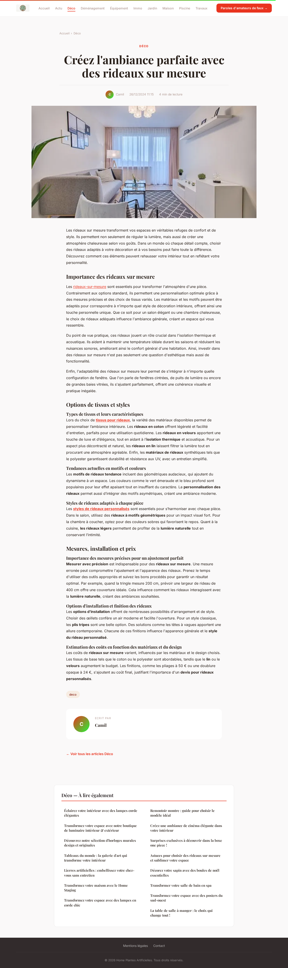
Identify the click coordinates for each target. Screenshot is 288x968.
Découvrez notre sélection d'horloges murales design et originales (100, 842)
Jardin (152, 8)
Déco (71, 8)
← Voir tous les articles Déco (89, 754)
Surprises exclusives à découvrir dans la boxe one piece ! (186, 842)
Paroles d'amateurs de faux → (244, 8)
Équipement (119, 8)
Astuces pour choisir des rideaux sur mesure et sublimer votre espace (185, 857)
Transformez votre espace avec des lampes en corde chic (100, 902)
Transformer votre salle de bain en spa (181, 885)
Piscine (184, 8)
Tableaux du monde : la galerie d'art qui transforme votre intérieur (95, 857)
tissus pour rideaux (113, 420)
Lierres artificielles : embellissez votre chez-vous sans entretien (99, 872)
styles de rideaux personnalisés (101, 508)
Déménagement (93, 8)
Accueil (44, 8)
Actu (58, 8)
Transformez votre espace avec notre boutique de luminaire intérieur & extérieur (100, 828)
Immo (137, 8)
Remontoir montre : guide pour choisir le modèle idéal (182, 813)
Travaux (201, 8)
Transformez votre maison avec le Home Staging (96, 887)
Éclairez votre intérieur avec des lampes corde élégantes (100, 813)
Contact (159, 946)
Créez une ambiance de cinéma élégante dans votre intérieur (186, 828)
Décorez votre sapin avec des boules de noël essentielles (184, 872)
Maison (168, 8)
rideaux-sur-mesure (89, 286)
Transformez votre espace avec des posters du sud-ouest (186, 897)
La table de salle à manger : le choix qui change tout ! (181, 912)
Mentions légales (135, 946)
